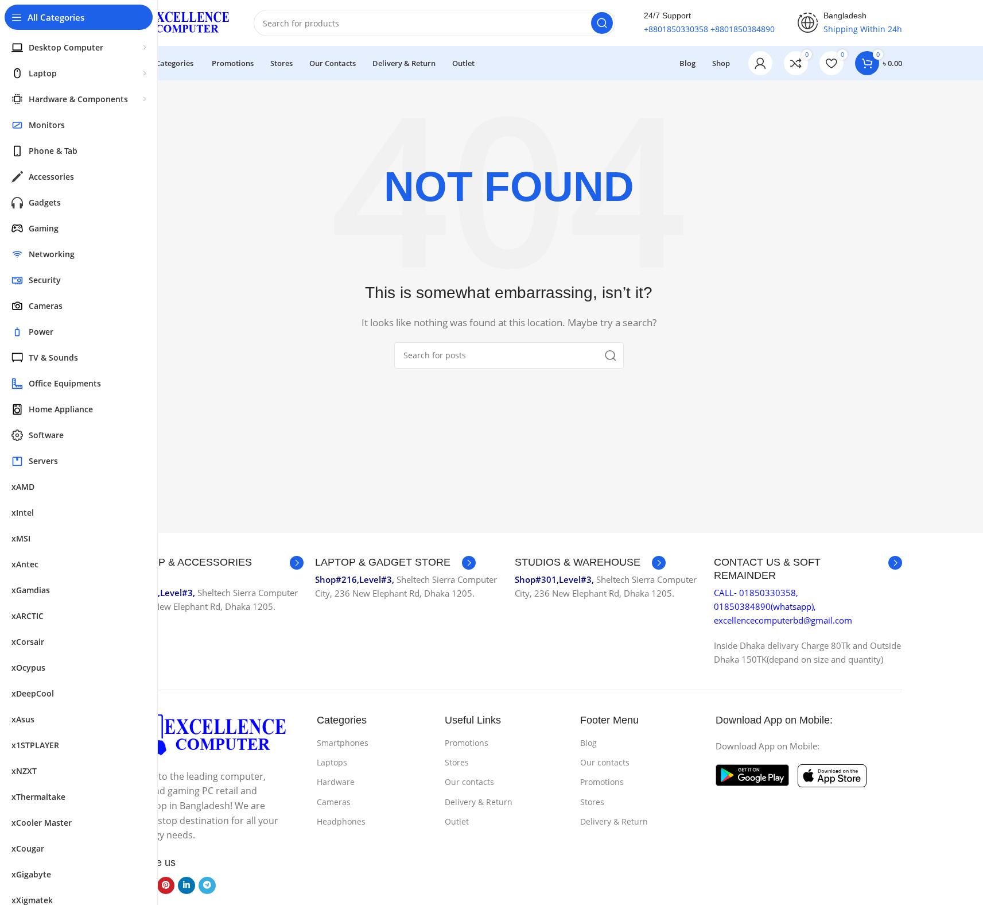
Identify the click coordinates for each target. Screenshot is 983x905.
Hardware (336, 781)
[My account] (760, 63)
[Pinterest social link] (165, 885)
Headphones (341, 821)
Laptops (332, 762)
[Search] (602, 23)
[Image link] (202, 734)
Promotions (466, 742)
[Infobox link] (210, 569)
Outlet (457, 821)
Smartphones (342, 742)
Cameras (334, 801)
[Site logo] (173, 22)
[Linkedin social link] (186, 885)
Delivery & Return (478, 801)
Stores (457, 762)
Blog (588, 742)
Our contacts (469, 781)
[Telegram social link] (207, 885)
